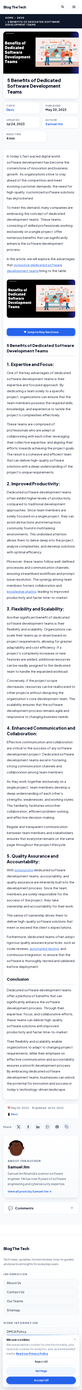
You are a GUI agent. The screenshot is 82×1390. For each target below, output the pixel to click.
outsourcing (23, 870)
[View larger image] (41, 53)
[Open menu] (74, 6)
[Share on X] (19, 1127)
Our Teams (15, 1301)
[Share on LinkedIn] (38, 1127)
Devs (20, 17)
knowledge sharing (21, 591)
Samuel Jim (54, 124)
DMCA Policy (16, 1331)
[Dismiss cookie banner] (75, 1339)
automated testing (44, 948)
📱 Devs (12, 1114)
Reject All (41, 1361)
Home (9, 17)
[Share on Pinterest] (57, 1127)
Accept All (41, 1380)
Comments (20, 1207)
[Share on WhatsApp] (47, 1127)
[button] (41, 299)
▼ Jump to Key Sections (41, 332)
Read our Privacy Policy (32, 1353)
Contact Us (15, 1292)
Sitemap (13, 1310)
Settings (41, 1371)
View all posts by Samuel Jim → (30, 1191)
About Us (14, 1283)
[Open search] (62, 6)
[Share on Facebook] (28, 1127)
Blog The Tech (14, 7)
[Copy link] (67, 1127)
